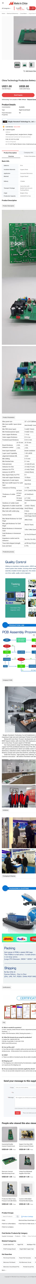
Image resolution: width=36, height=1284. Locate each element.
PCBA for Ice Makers (8, 1227)
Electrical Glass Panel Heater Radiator (27, 1220)
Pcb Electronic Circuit (25, 1262)
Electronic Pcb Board (9, 1262)
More (3, 1270)
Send (17, 1113)
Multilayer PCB (31, 1244)
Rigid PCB (20, 1244)
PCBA (3, 1220)
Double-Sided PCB (8, 1244)
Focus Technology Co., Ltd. (23, 1276)
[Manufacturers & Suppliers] (18, 3)
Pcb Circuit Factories (9, 1258)
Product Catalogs (28, 1216)
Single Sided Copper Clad (26, 1249)
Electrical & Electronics (12, 13)
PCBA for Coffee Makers (9, 1224)
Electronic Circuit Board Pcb (11, 1267)
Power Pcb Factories (25, 1258)
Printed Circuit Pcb (28, 1267)
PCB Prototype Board (9, 1249)
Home (3, 13)
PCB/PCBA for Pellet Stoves (27, 1224)
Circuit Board (23, 13)
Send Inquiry (18, 95)
